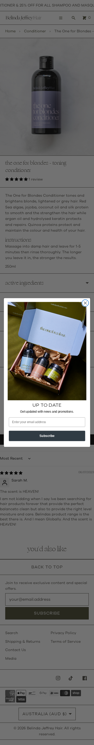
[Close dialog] (85, 303)
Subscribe (46, 435)
